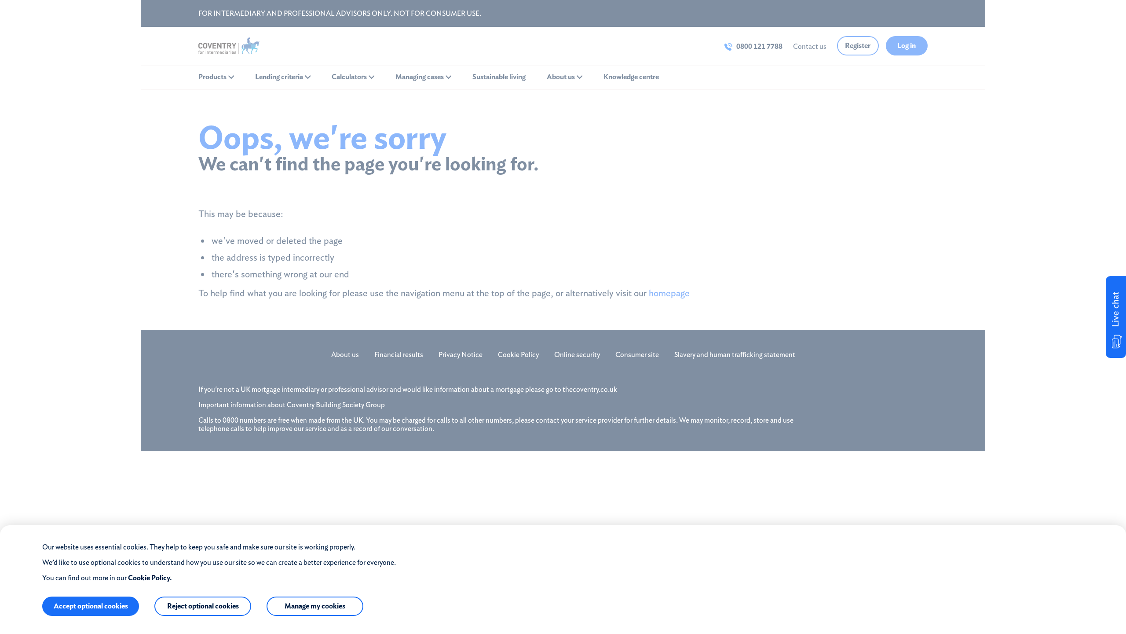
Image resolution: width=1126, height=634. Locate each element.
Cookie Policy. (150, 578)
